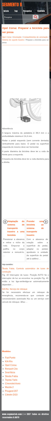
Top (16, 11)
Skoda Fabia (11, 376)
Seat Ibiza (10, 372)
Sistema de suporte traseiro (13, 40)
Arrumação (17, 37)
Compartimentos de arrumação (35, 37)
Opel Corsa (6, 37)
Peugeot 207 (11, 391)
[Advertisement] (25, 71)
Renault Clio (11, 369)
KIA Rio (9, 361)
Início (6, 11)
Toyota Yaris (11, 380)
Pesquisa (27, 11)
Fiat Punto (10, 357)
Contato (41, 11)
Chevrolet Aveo (12, 383)
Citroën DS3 (11, 394)
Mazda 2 (9, 387)
